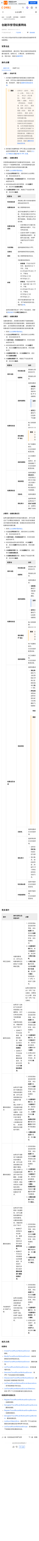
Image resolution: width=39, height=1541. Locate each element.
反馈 (23, 1447)
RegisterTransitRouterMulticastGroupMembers (20, 1410)
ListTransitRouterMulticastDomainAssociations (20, 1383)
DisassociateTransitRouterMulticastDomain (19, 1378)
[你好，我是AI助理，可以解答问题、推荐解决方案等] (27, 7)
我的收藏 (32, 32)
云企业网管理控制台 (16, 170)
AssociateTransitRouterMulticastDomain (18, 1372)
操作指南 (15, 17)
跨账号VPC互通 (22, 154)
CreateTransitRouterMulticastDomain (17, 1351)
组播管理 (22, 17)
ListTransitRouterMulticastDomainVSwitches (19, 1388)
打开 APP (33, 3)
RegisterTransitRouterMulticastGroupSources (20, 1399)
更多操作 (10, 312)
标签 (23, 305)
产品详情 (18, 32)
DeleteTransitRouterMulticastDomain (17, 1362)
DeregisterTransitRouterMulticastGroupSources (20, 1405)
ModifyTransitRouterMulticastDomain (17, 1356)
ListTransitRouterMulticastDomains (16, 1367)
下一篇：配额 (33, 1437)
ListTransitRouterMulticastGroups (16, 1426)
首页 (3, 17)
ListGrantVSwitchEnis (11, 1421)
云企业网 (8, 17)
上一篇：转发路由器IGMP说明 (12, 1437)
